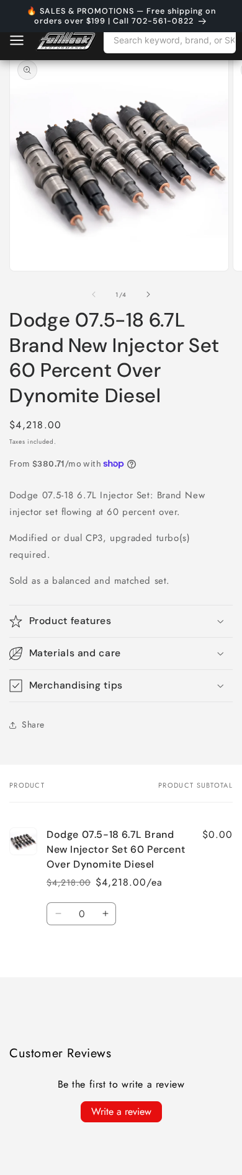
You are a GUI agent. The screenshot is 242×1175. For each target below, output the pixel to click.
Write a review (121, 1111)
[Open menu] (16, 40)
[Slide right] (148, 294)
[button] (121, 621)
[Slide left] (93, 294)
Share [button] (33, 724)
